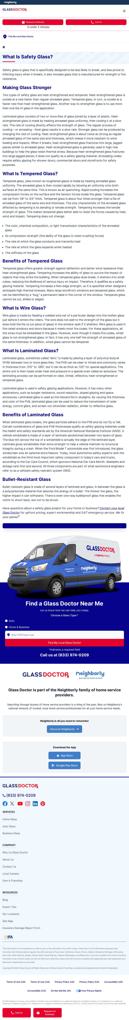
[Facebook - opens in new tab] (5, 803)
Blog (5, 899)
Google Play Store (66, 765)
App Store (67, 755)
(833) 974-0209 (73, 655)
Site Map (8, 921)
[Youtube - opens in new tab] (20, 803)
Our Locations (11, 914)
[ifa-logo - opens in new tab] (8, 937)
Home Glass (10, 819)
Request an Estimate (35, 22)
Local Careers (11, 873)
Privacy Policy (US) (64, 982)
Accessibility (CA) (36, 990)
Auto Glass (9, 826)
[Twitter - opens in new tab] (12, 803)
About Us (8, 859)
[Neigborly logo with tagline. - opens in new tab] (91, 675)
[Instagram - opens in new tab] (27, 803)
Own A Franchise (12, 880)
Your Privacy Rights (91, 990)
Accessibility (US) (113, 982)
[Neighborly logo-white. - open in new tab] (10, 2)
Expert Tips (9, 906)
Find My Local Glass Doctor (64, 642)
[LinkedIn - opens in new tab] (35, 803)
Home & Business (19, 627)
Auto (11, 620)
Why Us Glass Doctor (15, 852)
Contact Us (9, 866)
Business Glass (11, 833)
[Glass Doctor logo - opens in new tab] (46, 675)
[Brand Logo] (64, 786)
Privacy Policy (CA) (89, 982)
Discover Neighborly (62, 729)
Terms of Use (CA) (40, 982)
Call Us (98, 22)
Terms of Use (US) (15, 982)
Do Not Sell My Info (61, 990)
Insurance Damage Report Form (21, 928)
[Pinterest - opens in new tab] (42, 803)
